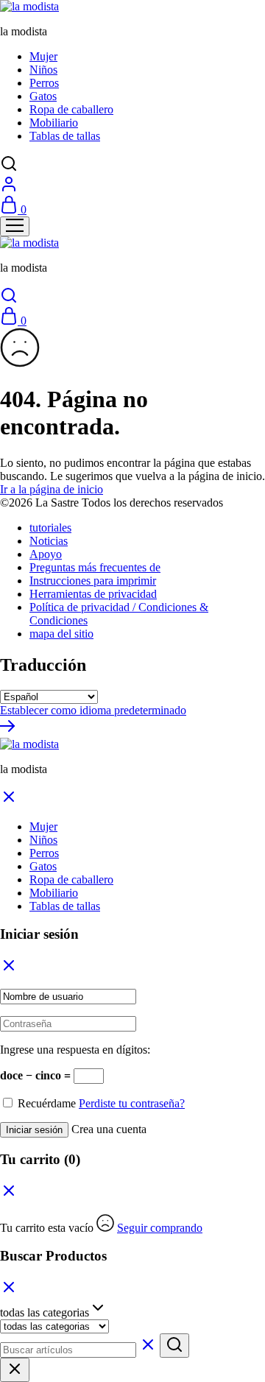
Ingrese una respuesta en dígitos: (75, 1049)
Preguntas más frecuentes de (94, 567)
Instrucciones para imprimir (92, 580)
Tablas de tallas (64, 136)
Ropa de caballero (71, 109)
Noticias (48, 541)
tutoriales (50, 527)
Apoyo (45, 554)
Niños (43, 69)
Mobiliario (53, 122)
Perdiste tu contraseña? (132, 1103)
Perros (44, 83)
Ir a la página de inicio (51, 489)
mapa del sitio (61, 633)
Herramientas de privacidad (93, 594)
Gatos (43, 96)
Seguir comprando (159, 1227)
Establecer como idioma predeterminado (93, 710)
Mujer (43, 56)
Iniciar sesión (34, 1129)
